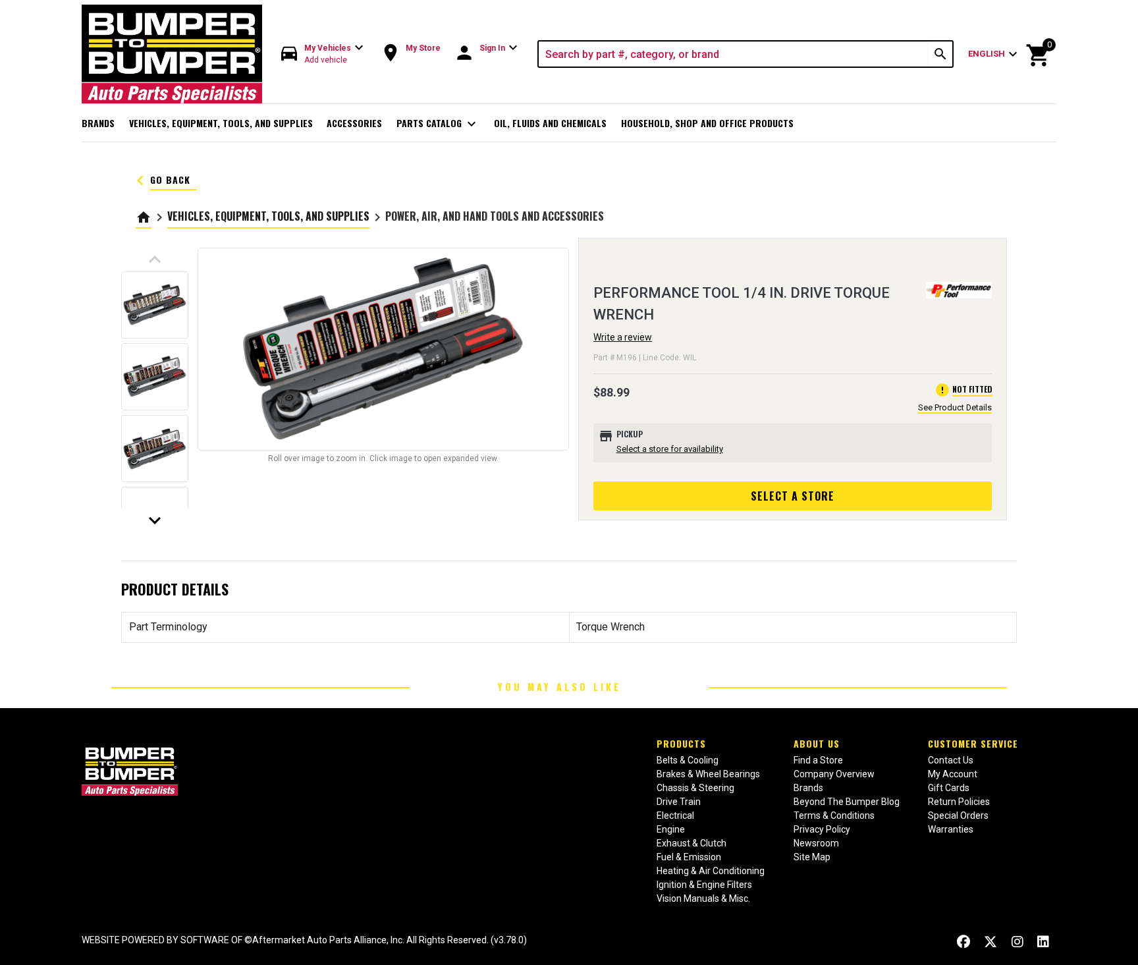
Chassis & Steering (695, 788)
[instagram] (1017, 941)
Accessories (354, 123)
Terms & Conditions (834, 815)
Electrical (675, 815)
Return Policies (959, 801)
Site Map (812, 857)
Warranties (950, 829)
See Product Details (955, 407)
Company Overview (834, 774)
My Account (952, 774)
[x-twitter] (990, 941)
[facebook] (963, 941)
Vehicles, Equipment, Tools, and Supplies (221, 123)
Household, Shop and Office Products (707, 123)
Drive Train (679, 801)
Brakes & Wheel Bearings (708, 774)
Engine (671, 829)
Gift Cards (948, 788)
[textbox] (734, 54)
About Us (817, 743)
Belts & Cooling (687, 760)
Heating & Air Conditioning (711, 871)
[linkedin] (1043, 941)
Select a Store (792, 496)
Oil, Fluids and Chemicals (550, 123)
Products (681, 743)
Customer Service (973, 743)
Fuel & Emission (689, 857)
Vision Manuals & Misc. (703, 898)
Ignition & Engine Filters (704, 884)
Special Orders (958, 815)
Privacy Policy (822, 829)
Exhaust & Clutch (691, 843)
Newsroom (816, 843)
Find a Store (818, 760)
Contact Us (950, 760)
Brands (98, 123)
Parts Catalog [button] (438, 124)
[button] (322, 54)
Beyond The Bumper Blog (847, 801)
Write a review (622, 337)
